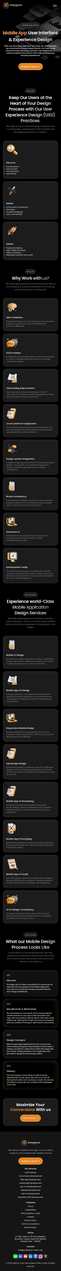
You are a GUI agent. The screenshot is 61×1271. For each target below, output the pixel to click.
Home (30, 1206)
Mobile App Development (31, 1183)
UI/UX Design (30, 1172)
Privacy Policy (30, 1220)
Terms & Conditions (31, 1224)
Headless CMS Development (30, 1197)
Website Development (30, 1190)
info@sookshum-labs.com (30, 1250)
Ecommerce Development (30, 1176)
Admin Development (30, 1194)
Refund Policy (30, 1227)
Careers (30, 1217)
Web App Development (30, 1179)
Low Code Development (30, 1186)
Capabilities (30, 1210)
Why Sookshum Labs (30, 1213)
